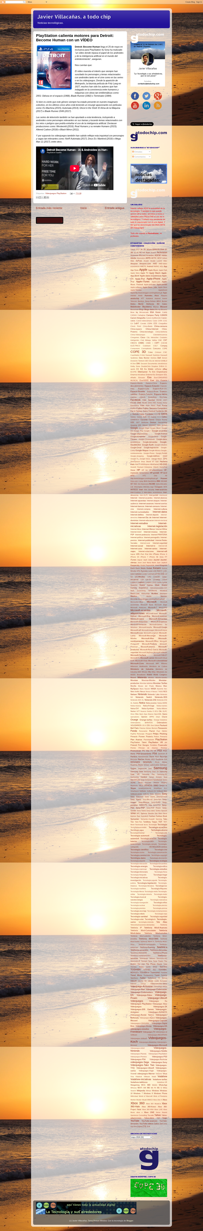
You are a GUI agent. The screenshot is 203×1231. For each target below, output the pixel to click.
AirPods (139, 261)
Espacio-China (151, 383)
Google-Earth (148, 445)
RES (153, 759)
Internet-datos (160, 511)
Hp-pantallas (144, 473)
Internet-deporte (152, 515)
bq (137, 312)
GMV (159, 425)
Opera (164, 714)
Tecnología (162, 824)
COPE (164, 348)
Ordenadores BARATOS (141, 723)
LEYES (158, 574)
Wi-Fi (140, 1088)
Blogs (141, 309)
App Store (134, 270)
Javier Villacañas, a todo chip (74, 16)
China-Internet (152, 329)
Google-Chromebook (147, 439)
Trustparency (148, 975)
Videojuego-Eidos (144, 995)
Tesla (155, 961)
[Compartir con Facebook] (45, 197)
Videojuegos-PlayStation (157, 1054)
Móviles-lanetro (161, 677)
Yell (158, 1118)
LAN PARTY (157, 571)
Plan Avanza (136, 739)
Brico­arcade (144, 312)
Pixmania (163, 736)
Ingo (152, 487)
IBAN (146, 481)
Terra (150, 961)
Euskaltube (152, 397)
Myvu (142, 689)
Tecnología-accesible (138, 827)
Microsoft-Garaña (145, 627)
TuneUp (164, 975)
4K (138, 252)
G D (156, 414)
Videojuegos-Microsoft (157, 1045)
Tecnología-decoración (158, 858)
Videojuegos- (136, 1006)
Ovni (152, 725)
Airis (132, 261)
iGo (139, 484)
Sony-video (150, 811)
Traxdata (163, 972)
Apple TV (144, 273)
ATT (142, 298)
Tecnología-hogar (160, 875)
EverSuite (163, 397)
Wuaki (144, 1100)
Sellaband (149, 780)
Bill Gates (162, 304)
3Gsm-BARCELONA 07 (157, 249)
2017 (138, 249)
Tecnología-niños (160, 903)
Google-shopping (137, 456)
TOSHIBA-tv (144, 972)
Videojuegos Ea (158, 1001)
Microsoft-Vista (141, 661)
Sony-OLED (155, 802)
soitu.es (146, 794)
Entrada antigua (114, 208)
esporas (133, 397)
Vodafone (162, 1076)
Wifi (144, 1088)
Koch (132, 568)
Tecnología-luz (161, 886)
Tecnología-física (160, 872)
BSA (152, 312)
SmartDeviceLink (144, 788)
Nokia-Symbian (148, 708)
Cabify (164, 312)
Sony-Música (144, 802)
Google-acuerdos (159, 431)
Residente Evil (161, 759)
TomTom (163, 967)
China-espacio (136, 329)
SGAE (133, 783)
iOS (137, 554)
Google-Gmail (135, 448)
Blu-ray (158, 309)
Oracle (164, 717)
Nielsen (133, 694)
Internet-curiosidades (139, 512)
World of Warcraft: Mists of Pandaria (153, 1096)
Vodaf (154, 1076)
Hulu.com (134, 481)
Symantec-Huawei (148, 819)
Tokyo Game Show (148, 967)
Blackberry (147, 307)
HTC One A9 (155, 476)
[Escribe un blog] (40, 197)
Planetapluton (149, 740)
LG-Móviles (140, 577)
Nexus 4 (149, 691)
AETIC (154, 258)
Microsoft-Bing (144, 616)
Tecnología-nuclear (137, 905)
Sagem (133, 768)
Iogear (132, 554)
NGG (161, 691)
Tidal (165, 964)
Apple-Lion (156, 282)
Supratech (144, 816)
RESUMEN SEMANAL (141, 762)
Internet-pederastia (142, 535)
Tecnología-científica (139, 849)
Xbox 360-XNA (148, 1109)
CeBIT (136, 323)
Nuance (143, 711)
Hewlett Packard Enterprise (141, 467)
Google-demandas (150, 442)
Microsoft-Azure (152, 613)
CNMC (141, 343)
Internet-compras (144, 509)
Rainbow (133, 757)
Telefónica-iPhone (160, 953)
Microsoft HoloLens (138, 607)
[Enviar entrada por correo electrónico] (71, 193)
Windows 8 (148, 1093)
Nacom (147, 689)
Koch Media (141, 568)
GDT (138, 422)
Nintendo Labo (154, 694)
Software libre (162, 791)
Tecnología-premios (137, 908)
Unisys (143, 984)
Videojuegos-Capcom (157, 1020)
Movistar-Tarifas (160, 683)
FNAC (153, 405)
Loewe (164, 579)
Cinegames (134, 337)
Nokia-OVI (134, 708)
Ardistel (133, 295)
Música (158, 686)
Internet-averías (161, 504)
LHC (149, 577)
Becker (164, 301)
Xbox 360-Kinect (149, 1107)
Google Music (155, 428)
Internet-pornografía (152, 537)
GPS (165, 459)
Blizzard (163, 307)
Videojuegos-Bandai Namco (142, 1015)
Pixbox (156, 736)
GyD (157, 461)
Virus (165, 1073)
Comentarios (140, 157)
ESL (157, 380)
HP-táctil (163, 473)
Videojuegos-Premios (138, 1057)
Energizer (159, 375)
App (165, 266)
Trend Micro (136, 975)
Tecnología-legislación (147, 883)
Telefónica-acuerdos (139, 950)
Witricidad (134, 1096)
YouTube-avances (149, 1121)
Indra (158, 484)
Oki (160, 711)
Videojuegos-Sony (159, 1062)
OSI (148, 725)
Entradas (138, 152)
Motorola (142, 677)
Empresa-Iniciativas (137, 375)
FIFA (154, 403)
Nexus (142, 691)
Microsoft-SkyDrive (146, 652)
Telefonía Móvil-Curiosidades (143, 930)
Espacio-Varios (160, 394)
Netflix (137, 691)
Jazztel (156, 560)
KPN (138, 571)
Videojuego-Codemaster (156, 989)
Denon (164, 358)
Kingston (163, 565)
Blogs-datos (149, 309)
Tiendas (133, 967)
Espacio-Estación (152, 386)
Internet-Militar (161, 529)
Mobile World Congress (157, 675)
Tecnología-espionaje (138, 869)
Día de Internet (154, 361)
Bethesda (150, 304)
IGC (135, 484)
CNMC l (149, 343)
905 (143, 252)
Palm (136, 728)
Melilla (148, 596)
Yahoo (157, 1115)
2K (141, 249)
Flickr (148, 405)
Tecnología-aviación (148, 839)
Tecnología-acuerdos (158, 827)
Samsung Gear (136, 771)
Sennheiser (157, 780)
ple (166, 742)
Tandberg (147, 822)
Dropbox (154, 366)
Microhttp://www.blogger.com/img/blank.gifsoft (147, 599)
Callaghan (142, 315)
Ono (137, 714)
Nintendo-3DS (161, 697)
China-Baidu (147, 326)
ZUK (148, 1126)
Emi (153, 372)
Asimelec (148, 295)
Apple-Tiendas (136, 290)
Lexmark (151, 574)
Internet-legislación (157, 526)
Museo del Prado (146, 686)
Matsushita (145, 593)
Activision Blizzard (138, 255)
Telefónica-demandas (158, 950)
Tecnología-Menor (137, 891)
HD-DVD (163, 464)
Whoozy (133, 1088)
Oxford (156, 725)
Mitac (154, 672)
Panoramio (143, 731)
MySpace (134, 689)
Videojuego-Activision (141, 986)
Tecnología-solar (137, 919)
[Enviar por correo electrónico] (37, 197)
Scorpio (159, 777)
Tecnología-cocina (137, 852)
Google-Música (154, 450)
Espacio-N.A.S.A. (160, 389)
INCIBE (152, 484)
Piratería (149, 737)
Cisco (142, 337)
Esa (149, 377)
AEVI (159, 258)
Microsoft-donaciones (139, 622)
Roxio (140, 765)
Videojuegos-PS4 (138, 1059)
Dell (159, 358)
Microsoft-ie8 (135, 630)
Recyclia (133, 759)
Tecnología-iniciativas (139, 878)
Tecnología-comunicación (157, 852)
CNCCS (133, 343)
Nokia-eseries (151, 703)
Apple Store (135, 273)
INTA (165, 487)
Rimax (164, 762)
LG (162, 573)
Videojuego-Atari (137, 989)
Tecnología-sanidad (139, 916)
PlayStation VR (155, 742)
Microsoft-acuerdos (140, 610)
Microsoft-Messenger (147, 636)
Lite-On (148, 579)
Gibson (145, 425)
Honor (132, 470)
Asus (157, 295)
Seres (165, 780)
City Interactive (153, 337)
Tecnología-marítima (138, 888)
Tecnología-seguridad (158, 916)
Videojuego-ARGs (160, 986)
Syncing (159, 819)
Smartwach (134, 791)
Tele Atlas (161, 922)
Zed (161, 1124)
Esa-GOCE (144, 380)
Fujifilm (133, 408)
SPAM (133, 813)
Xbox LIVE (158, 1109)
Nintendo (142, 694)
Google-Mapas (141, 450)
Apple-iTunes (143, 281)
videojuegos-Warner (146, 1073)
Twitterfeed (152, 978)
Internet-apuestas (138, 500)
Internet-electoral (160, 520)
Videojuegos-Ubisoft (145, 1068)
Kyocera (144, 571)
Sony (164, 793)
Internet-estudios (139, 523)
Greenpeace (135, 461)
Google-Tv (134, 459)
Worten (133, 1100)
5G (140, 253)
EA (141, 369)
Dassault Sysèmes (153, 355)
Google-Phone (149, 453)
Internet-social (136, 546)
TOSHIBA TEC (149, 970)
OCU (156, 711)
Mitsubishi (160, 672)
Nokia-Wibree (162, 708)
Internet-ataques (153, 501)
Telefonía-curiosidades (147, 944)
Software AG (151, 791)
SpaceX (164, 811)
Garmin (151, 420)
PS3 (159, 750)
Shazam (148, 782)
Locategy (156, 579)
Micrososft (150, 663)
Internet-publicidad (146, 540)
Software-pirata (136, 794)
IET (131, 484)
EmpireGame (162, 372)
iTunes (133, 560)
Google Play (138, 431)
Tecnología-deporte (137, 861)
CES (155, 323)
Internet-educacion (146, 520)
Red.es (141, 759)
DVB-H (161, 366)
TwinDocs (134, 978)
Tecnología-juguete (150, 880)
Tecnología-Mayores (159, 889)
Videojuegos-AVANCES (157, 1012)
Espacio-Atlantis (136, 383)
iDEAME (164, 481)
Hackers (163, 461)
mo (166, 672)
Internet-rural (145, 543)
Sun (138, 816)
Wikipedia (141, 1090)
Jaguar (139, 560)
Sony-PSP (140, 808)
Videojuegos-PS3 (159, 1056)
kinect (157, 565)
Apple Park (163, 270)
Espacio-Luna (143, 389)
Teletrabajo (143, 958)
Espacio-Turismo (145, 394)
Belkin (132, 304)
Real (157, 757)
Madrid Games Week (149, 585)
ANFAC (156, 266)
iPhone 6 (163, 554)
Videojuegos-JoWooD (138, 1038)
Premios (164, 748)
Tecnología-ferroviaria (139, 872)
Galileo (164, 417)
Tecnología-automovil (139, 835)
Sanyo (151, 777)
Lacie (150, 571)
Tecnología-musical (138, 897)
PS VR (153, 751)
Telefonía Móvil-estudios (155, 933)
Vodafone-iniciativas (140, 1079)
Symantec (134, 819)
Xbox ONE (149, 1112)
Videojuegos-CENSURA (139, 1023)
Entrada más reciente (49, 208)
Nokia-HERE (162, 703)
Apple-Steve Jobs (150, 287)
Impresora (144, 484)
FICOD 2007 (161, 400)
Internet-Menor (148, 529)
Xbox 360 (137, 1103)
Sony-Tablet (141, 811)
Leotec (144, 574)
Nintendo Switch (144, 697)
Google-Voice (145, 459)
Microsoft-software (160, 652)
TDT (160, 822)
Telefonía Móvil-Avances (155, 928)
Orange (134, 719)
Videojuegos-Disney (144, 1026)
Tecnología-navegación (139, 902)
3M (131, 253)
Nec (165, 689)
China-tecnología (146, 332)
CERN (149, 323)
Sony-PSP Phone (154, 808)
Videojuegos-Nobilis (158, 1051)
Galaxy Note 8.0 (143, 417)
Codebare (147, 346)
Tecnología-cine (161, 850)
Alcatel (146, 261)
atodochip (134, 298)
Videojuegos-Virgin (146, 1071)
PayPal (133, 734)
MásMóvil (163, 591)
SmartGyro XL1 (160, 788)
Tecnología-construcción (140, 855)
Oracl (158, 717)
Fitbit (142, 406)
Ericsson (141, 377)
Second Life (135, 780)
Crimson (158, 352)
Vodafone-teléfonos (138, 1082)
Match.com (134, 593)
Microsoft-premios (148, 647)
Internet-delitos (137, 515)
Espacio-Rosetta (137, 391)
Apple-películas (150, 284)
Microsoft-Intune (161, 630)
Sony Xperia (135, 799)
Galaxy (133, 417)
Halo (132, 464)
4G (135, 252)
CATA (160, 321)
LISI (142, 579)
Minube (144, 672)
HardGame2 (154, 464)
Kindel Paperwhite (147, 565)
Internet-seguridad (160, 543)
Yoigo (164, 1118)
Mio (149, 672)
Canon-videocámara (144, 321)
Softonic (142, 791)
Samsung (160, 768)
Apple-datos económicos (150, 276)
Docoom (144, 363)
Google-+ (147, 431)
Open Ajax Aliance (146, 714)
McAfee (154, 593)
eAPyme (158, 369)
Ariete (140, 295)
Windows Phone (160, 1093)
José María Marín (149, 562)
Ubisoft (133, 981)
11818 (132, 249)
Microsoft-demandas (158, 619)
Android (150, 266)
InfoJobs (146, 487)
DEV (147, 361)
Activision (162, 252)
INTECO (134, 489)
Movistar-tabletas (146, 683)
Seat (165, 777)
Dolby (132, 366)
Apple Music (153, 270)
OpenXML (158, 714)
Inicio (83, 208)
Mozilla (133, 686)
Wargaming (134, 1085)
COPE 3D (138, 352)
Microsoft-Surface (138, 655)
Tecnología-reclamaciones (157, 911)
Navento (160, 689)
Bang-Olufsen (150, 301)
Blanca (156, 307)
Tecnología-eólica (160, 866)
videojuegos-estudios (139, 1029)
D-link (142, 355)
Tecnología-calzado (149, 844)
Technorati (139, 825)
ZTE (144, 1126)
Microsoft (151, 601)
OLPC (165, 711)
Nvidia (149, 711)
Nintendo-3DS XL (137, 700)
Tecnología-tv (150, 919)
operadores (134, 717)
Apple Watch (155, 273)
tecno (146, 825)
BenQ (140, 304)
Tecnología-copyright (159, 855)
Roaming (133, 765)
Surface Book (161, 816)
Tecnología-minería (144, 894)
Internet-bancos (137, 506)
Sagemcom (142, 768)
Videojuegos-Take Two (142, 1065)
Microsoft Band (147, 605)
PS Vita (145, 751)
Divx (134, 363)
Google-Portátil (161, 453)
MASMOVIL (152, 591)
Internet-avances (146, 503)
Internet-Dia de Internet (148, 517)
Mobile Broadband (137, 675)
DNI (138, 363)
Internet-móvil (135, 532)
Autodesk (149, 298)
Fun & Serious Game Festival (142, 411)
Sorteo (158, 811)
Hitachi (156, 467)
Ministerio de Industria (141, 669)
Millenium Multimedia (139, 666)
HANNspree (145, 464)
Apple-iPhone (153, 278)
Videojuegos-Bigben (147, 1018)
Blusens (164, 309)
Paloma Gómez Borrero (148, 728)
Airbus (164, 258)
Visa (132, 1076)
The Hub (141, 964)
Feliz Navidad (149, 400)
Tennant (144, 961)
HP (138, 470)
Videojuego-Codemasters (141, 992)
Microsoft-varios (147, 658)
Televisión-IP (135, 961)
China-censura (160, 326)
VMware (147, 1076)
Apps (165, 293)
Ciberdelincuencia (160, 335)
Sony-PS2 (157, 805)
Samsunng (134, 777)
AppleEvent (162, 290)
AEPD (148, 258)
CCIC (165, 321)
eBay (165, 369)
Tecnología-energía (138, 866)
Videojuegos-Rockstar (158, 1059)
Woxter (139, 1100)
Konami (157, 568)
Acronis (153, 252)
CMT (165, 340)
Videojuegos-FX (149, 1032)
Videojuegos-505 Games (142, 1009)
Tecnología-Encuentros (158, 863)
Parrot (152, 731)
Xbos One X (157, 1100)
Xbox (165, 1100)
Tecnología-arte (161, 833)
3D (144, 249)
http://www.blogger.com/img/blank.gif (144, 478)
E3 (137, 369)
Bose (132, 312)
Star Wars (158, 813)
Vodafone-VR (162, 1082)
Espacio (164, 380)
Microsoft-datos (137, 619)
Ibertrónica (152, 481)
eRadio (133, 377)
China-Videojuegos (137, 335)
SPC (138, 813)
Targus (154, 822)
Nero (132, 691)
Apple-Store (162, 287)
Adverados (141, 258)
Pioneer (142, 737)
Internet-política (136, 537)
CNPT (157, 343)
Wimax (148, 1091)
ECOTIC (133, 372)
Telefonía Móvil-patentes (140, 936)
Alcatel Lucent (156, 261)
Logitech (133, 582)
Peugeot (149, 734)
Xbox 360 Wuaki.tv (153, 1104)
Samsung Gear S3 (151, 771)
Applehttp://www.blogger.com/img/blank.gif (146, 293)
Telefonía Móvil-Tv (147, 941)
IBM (158, 481)
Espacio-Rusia (152, 391)
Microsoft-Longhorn (151, 633)
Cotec (150, 352)
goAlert (164, 425)
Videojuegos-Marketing (147, 1042)
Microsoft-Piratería (149, 644)
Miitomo (164, 663)
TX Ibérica (162, 978)
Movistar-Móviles (148, 680)
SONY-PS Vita (145, 805)
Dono (138, 366)
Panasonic (162, 728)
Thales (160, 961)
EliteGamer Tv (144, 372)
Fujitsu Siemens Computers (155, 408)
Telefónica (162, 947)
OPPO (151, 717)
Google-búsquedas (137, 436)
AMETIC (143, 266)
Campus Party (152, 315)
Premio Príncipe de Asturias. (144, 748)
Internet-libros (135, 529)
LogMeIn (141, 582)
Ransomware (143, 757)
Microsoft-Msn (147, 638)
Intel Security (149, 489)
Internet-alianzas (160, 498)
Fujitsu (139, 408)
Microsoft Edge (161, 605)
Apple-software (136, 287)
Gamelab (144, 420)
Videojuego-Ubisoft (157, 998)
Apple (143, 269)
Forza (164, 405)
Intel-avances (161, 489)
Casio (155, 321)
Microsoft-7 (152, 607)
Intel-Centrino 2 (136, 492)
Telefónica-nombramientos (140, 956)
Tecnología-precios (160, 905)
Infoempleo (138, 487)
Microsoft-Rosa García (149, 650)
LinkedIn (156, 577)
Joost (140, 562)
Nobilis (135, 703)
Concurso (157, 348)
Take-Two (138, 822)
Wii (148, 1088)
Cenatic (143, 323)
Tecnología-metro (151, 891)
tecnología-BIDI (148, 841)
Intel (141, 489)
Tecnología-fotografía (138, 875)
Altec (165, 261)
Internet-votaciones (146, 551)
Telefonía (163, 925)
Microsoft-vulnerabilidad (157, 661)
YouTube (134, 1120)
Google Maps (144, 428)
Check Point (135, 326)
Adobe (133, 258)
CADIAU (133, 315)
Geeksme (144, 422)
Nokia (142, 702)
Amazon (134, 263)
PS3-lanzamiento (143, 754)
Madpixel (133, 585)
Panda (133, 730)
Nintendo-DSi (150, 700)
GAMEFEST (134, 420)
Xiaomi (164, 1112)
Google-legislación (151, 448)
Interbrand (163, 495)
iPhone (156, 554)
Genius (153, 422)
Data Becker (144, 358)
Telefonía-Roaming (147, 947)
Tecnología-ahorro (159, 830)
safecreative (154, 765)
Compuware (135, 348)
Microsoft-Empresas (159, 622)
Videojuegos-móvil (137, 1048)
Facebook (135, 399)
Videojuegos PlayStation (55, 193)
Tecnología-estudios (158, 869)
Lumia (159, 582)
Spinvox (144, 813)
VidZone (159, 1074)
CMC (160, 340)
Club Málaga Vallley (148, 340)
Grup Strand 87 (147, 461)
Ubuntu (140, 981)
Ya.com (151, 1115)
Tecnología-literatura (146, 886)
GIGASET (152, 425)
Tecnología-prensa (160, 908)
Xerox (158, 1112)
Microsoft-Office (152, 641)
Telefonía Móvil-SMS (148, 939)
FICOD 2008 (135, 403)
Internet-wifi (162, 551)
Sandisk (144, 777)
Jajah (145, 560)
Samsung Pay (148, 774)
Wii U (159, 1088)
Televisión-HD (161, 958)
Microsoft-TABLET (160, 655)
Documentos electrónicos (157, 363)
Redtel (147, 759)
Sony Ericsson (136, 797)
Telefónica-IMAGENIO (138, 953)
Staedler (151, 813)
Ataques (164, 295)
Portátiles (153, 745)
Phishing (163, 734)
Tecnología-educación (138, 863)
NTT (138, 711)
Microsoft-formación (138, 624)
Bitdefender (135, 307)
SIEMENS (148, 785)
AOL (161, 266)
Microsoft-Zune (137, 663)
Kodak (149, 568)
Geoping (133, 425)
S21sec (146, 765)
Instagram (159, 487)
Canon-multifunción (153, 318)
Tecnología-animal (137, 833)
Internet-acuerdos (146, 498)
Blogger (129, 1221)
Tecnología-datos (138, 858)
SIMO (155, 785)
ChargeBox (163, 323)
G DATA (162, 414)
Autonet (157, 298)
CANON (163, 315)
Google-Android (161, 434)
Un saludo (148, 981)
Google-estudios (161, 445)
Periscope (140, 734)
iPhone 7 (144, 557)
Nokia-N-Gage (148, 706)
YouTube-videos (146, 1124)
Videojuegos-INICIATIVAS (157, 1035)
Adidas (164, 255)
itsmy (162, 557)
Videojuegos (136, 1001)
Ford (158, 406)
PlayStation (161, 739)
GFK (139, 425)
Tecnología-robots (137, 914)
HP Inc (145, 470)
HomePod (163, 467)
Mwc (165, 686)
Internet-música (150, 532)
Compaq (163, 346)
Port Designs (143, 745)
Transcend (155, 972)
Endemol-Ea (150, 375)
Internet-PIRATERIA (159, 535)
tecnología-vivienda (146, 922)
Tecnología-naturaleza (158, 900)
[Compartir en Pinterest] (47, 197)
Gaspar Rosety (161, 420)
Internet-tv (150, 546)
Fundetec (149, 414)
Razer (151, 757)
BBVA (159, 301)
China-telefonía (161, 332)
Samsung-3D (162, 774)
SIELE (141, 785)
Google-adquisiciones (139, 434)
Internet (133, 498)
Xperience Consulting (138, 1115)
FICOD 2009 (147, 403)
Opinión (144, 717)
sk (166, 785)
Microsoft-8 (163, 607)
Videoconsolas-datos (158, 984)
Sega (143, 780)
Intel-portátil (153, 495)
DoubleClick (146, 366)
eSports (142, 397)
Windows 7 (138, 1093)
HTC (132, 475)
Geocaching (162, 422)
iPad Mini (148, 554)
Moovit (133, 678)
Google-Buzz (153, 436)
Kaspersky (135, 565)
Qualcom (161, 754)
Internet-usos (136, 548)
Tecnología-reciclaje (138, 911)
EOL (165, 375)
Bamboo (141, 301)
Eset (152, 380)
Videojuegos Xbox (159, 1004)
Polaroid (133, 745)
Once (132, 714)
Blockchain (134, 309)
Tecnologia (153, 825)
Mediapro (163, 593)
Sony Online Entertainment (156, 797)
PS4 (154, 753)
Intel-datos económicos (153, 492)
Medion (133, 596)
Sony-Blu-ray (147, 799)
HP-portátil (154, 473)
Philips (156, 734)
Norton (133, 711)
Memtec (164, 596)
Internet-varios (151, 548)
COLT (155, 346)
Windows (155, 1091)
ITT (166, 557)
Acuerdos (150, 255)
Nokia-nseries (162, 706)
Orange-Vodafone (160, 720)
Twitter (143, 978)
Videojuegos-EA (160, 1026)
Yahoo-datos (149, 1118)
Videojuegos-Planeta (138, 1054)
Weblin (154, 1085)
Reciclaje (163, 757)
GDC (132, 422)
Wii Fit (153, 1088)
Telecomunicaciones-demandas (142, 925)
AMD (155, 264)
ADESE (158, 255)
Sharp (140, 782)
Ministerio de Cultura (158, 666)
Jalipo (150, 560)
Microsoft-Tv (135, 658)
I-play (141, 481)
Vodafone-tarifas (160, 1079)
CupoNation (135, 355)
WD (148, 1085)
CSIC (165, 352)
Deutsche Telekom (137, 361)
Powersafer (162, 745)
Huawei (164, 478)
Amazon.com (145, 263)
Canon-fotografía (137, 318)
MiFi (157, 663)
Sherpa (156, 782)
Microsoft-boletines (159, 616)
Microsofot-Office (136, 602)
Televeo (152, 958)
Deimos (153, 358)
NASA (153, 689)
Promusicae (135, 751)
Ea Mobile (148, 369)
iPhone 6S (134, 557)
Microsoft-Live (136, 633)
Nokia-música (135, 706)
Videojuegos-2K (160, 1006)
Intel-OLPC (144, 495)
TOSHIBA (135, 969)
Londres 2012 (150, 582)
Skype (133, 788)
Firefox (159, 403)
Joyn (158, 562)
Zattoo (156, 1124)
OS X (144, 725)
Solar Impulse (155, 794)
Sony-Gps (157, 799)
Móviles (151, 677)
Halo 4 (137, 464)
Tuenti (157, 975)
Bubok (158, 312)
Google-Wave (156, 459)
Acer (148, 252)
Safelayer (163, 765)
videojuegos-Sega (139, 1062)
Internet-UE (163, 546)
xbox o (139, 1112)
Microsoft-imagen (148, 630)
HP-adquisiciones (156, 470)
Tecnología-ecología (158, 861)
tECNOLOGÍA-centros (158, 847)
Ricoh (157, 762)
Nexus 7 (155, 691)
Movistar (134, 680)
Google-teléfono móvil (157, 456)
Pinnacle (133, 737)
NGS (165, 691)
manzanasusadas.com (158, 588)
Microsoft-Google (160, 627)
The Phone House (154, 964)
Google (134, 428)
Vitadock (138, 1076)
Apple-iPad (140, 279)
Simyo (161, 785)
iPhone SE (153, 557)
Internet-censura (152, 506)
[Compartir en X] (42, 197)
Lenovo (138, 574)
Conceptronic (146, 348)
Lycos (164, 582)
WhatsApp (163, 1085)
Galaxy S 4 (155, 417)
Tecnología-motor (160, 894)
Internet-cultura (160, 509)
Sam (150, 768)
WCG (143, 1085)
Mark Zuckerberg (138, 591)
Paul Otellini (162, 731)
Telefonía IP (136, 928)
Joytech (164, 562)
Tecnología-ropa (161, 914)
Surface (152, 816)
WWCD (150, 1100)
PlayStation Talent (138, 742)
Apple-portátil (162, 284)
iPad (142, 554)
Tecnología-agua (137, 830)
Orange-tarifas (146, 720)
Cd (131, 323)
